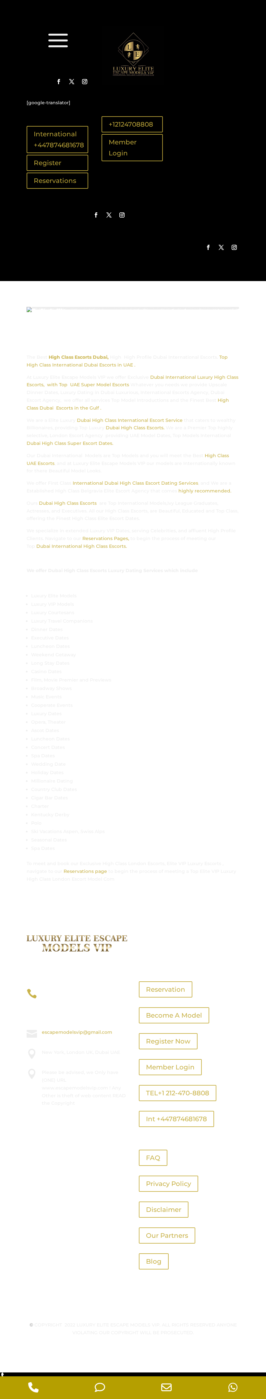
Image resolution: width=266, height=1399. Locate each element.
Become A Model (174, 1015)
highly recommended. (204, 491)
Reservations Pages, (105, 538)
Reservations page (85, 871)
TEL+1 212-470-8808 (177, 1093)
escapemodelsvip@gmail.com (77, 1032)
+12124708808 (131, 124)
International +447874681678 (59, 139)
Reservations (55, 181)
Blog (154, 1261)
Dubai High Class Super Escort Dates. (70, 443)
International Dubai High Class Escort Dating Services (134, 483)
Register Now (168, 1041)
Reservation (165, 989)
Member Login (123, 147)
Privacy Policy (168, 1184)
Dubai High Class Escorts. (135, 428)
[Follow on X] (71, 81)
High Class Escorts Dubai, (79, 357)
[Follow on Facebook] (59, 81)
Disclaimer (163, 1209)
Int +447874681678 (176, 1119)
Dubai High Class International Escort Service (129, 420)
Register (47, 163)
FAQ (153, 1158)
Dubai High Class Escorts (68, 503)
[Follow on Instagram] (84, 81)
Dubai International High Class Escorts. (81, 546)
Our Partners (167, 1235)
